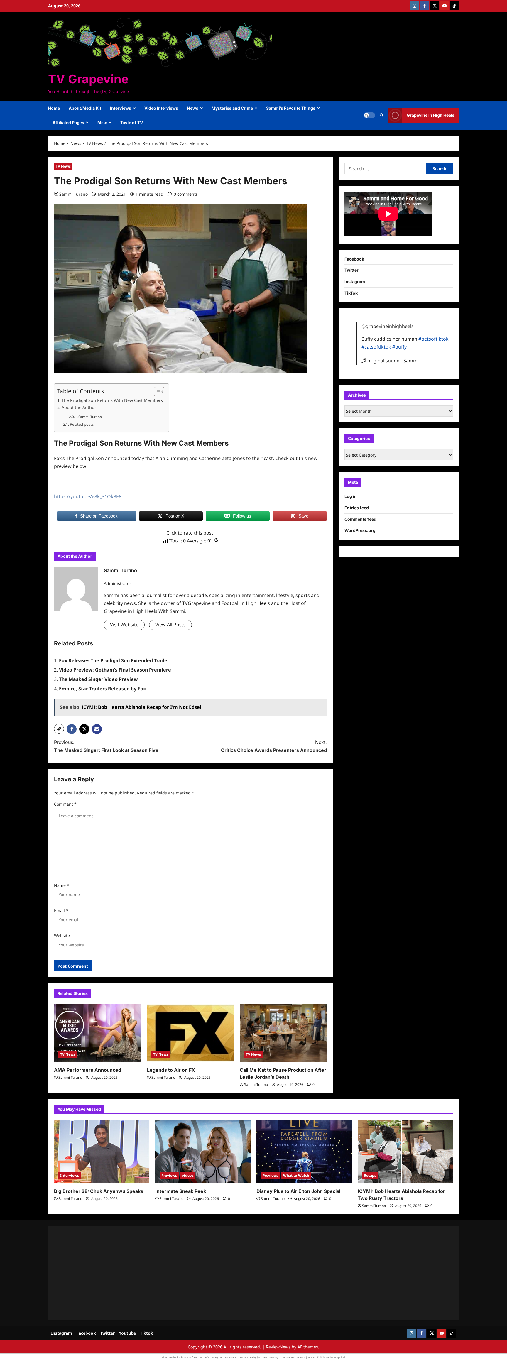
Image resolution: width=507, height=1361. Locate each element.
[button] (381, 115)
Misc (102, 122)
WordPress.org (360, 530)
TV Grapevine (88, 79)
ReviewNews (278, 1347)
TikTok (351, 292)
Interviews (120, 108)
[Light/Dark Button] (369, 115)
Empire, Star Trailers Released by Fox (102, 688)
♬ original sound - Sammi (390, 360)
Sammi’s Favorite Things (290, 108)
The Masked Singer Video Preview (98, 679)
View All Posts (170, 624)
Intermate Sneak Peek (180, 1191)
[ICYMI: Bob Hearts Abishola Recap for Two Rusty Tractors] (405, 1151)
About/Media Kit (85, 108)
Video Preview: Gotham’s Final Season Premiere (115, 670)
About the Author (79, 407)
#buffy (399, 347)
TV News (63, 166)
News (192, 108)
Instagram (354, 281)
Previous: (106, 746)
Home (54, 108)
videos (188, 1175)
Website (62, 935)
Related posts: (82, 424)
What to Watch (296, 1175)
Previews (169, 1175)
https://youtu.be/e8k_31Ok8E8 (87, 496)
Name (61, 885)
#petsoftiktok (433, 339)
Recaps (370, 1175)
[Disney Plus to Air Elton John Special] (304, 1151)
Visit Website (124, 624)
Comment (65, 804)
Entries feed (356, 507)
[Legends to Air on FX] (190, 1033)
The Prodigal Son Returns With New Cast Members (112, 400)
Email (61, 910)
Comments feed (360, 519)
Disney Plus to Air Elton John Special (298, 1191)
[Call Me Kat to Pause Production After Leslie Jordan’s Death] (283, 1033)
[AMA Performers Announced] (97, 1033)
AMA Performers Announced (87, 1070)
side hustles (169, 1357)
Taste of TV (131, 122)
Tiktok (146, 1333)
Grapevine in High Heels (430, 115)
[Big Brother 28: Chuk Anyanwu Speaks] (101, 1151)
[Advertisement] (230, 1273)
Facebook (354, 258)
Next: (274, 746)
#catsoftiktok (376, 347)
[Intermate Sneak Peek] (203, 1151)
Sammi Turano (73, 194)
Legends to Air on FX (171, 1070)
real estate (230, 1357)
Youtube (127, 1333)
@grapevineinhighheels (387, 326)
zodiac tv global (335, 1357)
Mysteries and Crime (232, 108)
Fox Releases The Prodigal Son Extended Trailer (114, 660)
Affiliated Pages (68, 122)
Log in (350, 496)
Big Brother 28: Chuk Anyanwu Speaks (98, 1191)
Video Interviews (161, 108)
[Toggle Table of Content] (156, 392)
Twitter (351, 270)
